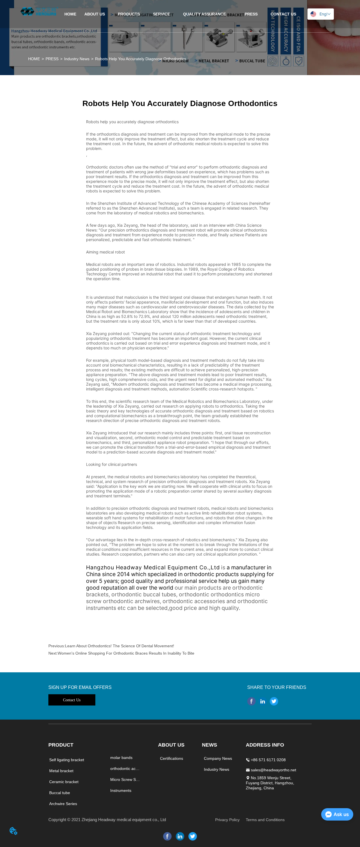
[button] (128, 14)
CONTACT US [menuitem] (283, 14)
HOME (34, 59)
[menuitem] (128, 14)
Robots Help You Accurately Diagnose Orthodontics (140, 59)
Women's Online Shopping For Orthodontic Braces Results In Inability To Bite (126, 653)
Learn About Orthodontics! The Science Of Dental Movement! (119, 646)
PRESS (52, 59)
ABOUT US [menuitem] (94, 14)
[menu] (180, 14)
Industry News (76, 59)
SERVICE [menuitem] (161, 14)
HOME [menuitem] (70, 14)
